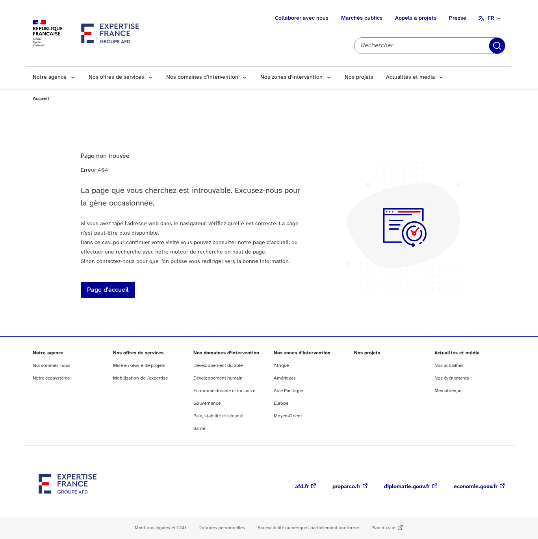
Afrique (281, 365)
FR (491, 18)
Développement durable (218, 365)
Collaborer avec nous (301, 18)
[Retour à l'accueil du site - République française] (110, 33)
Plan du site (383, 527)
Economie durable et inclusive (224, 390)
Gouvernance (207, 403)
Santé (199, 428)
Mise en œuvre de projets (139, 365)
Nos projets (359, 77)
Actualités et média (410, 77)
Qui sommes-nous (51, 365)
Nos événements (451, 378)
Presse (457, 18)
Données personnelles (222, 527)
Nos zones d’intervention (291, 77)
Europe (281, 403)
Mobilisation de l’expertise (140, 378)
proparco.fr (346, 487)
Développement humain (218, 378)
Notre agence (50, 77)
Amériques (285, 378)
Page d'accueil (108, 290)
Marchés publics (361, 18)
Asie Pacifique (288, 390)
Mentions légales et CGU (160, 527)
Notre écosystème (51, 378)
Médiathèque (447, 390)
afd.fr (302, 487)
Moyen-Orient (288, 416)
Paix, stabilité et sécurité (218, 416)
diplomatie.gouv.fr (407, 487)
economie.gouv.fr (475, 487)
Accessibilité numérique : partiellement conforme (308, 527)
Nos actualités (449, 365)
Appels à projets (415, 18)
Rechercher (497, 46)
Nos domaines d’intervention (202, 77)
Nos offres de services (116, 77)
